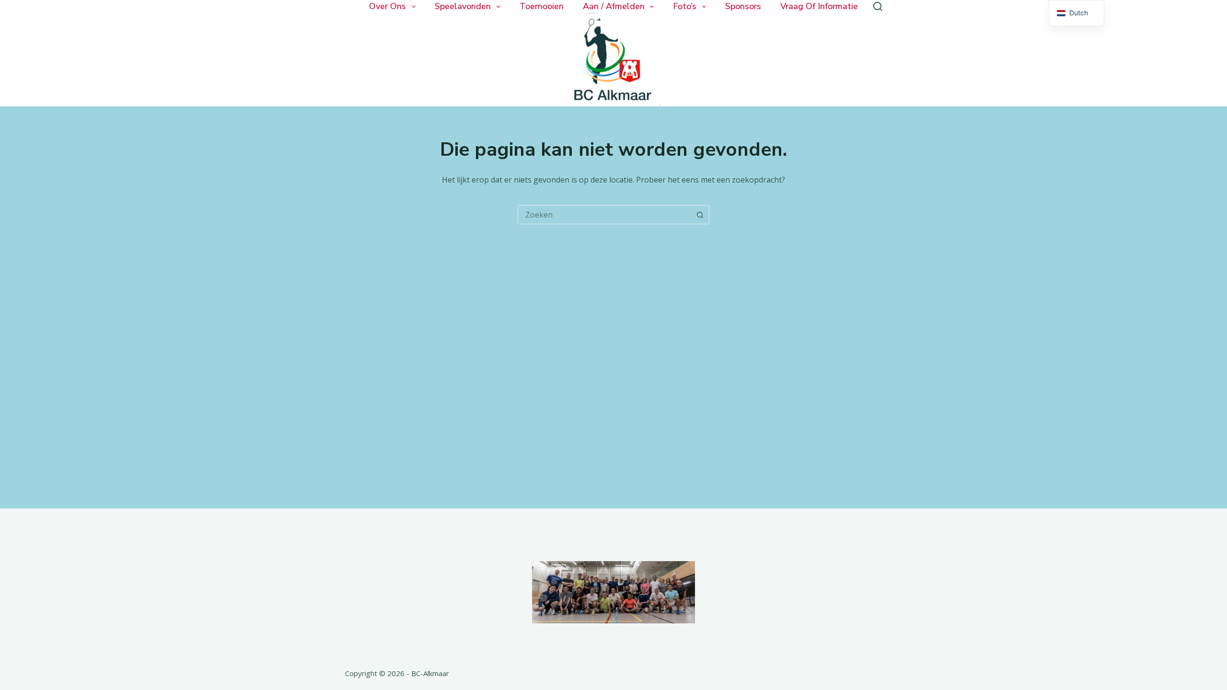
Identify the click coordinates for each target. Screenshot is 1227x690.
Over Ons (387, 6)
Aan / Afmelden (614, 6)
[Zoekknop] (700, 215)
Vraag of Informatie (819, 6)
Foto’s (684, 6)
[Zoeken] (877, 6)
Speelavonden (463, 6)
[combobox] (604, 214)
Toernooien (542, 6)
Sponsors (743, 6)
